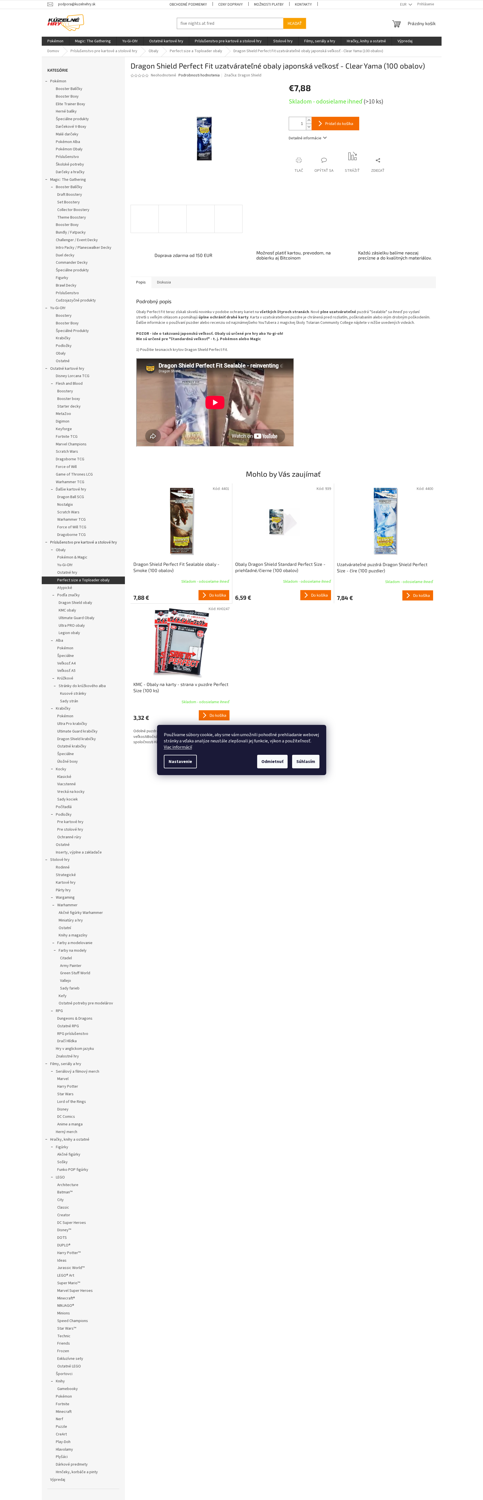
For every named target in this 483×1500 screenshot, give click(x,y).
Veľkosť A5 (66, 671)
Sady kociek (67, 799)
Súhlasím (305, 761)
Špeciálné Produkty (72, 331)
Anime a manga (70, 1124)
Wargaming (65, 897)
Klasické (64, 777)
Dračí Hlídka (67, 1041)
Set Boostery (68, 202)
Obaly (61, 353)
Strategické (66, 875)
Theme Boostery (71, 217)
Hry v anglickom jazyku (75, 1049)
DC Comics (66, 1116)
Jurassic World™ (71, 1268)
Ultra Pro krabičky (72, 724)
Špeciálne (65, 656)
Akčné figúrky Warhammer (81, 913)
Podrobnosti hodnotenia (199, 75)
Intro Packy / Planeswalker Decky (83, 247)
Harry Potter (67, 1086)
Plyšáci (62, 1457)
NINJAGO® (65, 1305)
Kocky (61, 769)
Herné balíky (66, 111)
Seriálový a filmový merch (77, 1071)
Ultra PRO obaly (72, 625)
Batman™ (64, 1192)
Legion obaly (69, 633)
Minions (63, 1313)
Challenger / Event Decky (77, 240)
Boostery (64, 315)
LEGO (60, 1177)
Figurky (62, 278)
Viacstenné (66, 784)
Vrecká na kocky (71, 792)
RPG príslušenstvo (72, 1034)
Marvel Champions (71, 444)
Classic (63, 1207)
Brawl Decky (66, 285)
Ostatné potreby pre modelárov (86, 1003)
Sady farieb (70, 988)
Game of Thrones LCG (74, 474)
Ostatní (65, 928)
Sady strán (69, 701)
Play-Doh (63, 1442)
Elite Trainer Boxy (70, 104)
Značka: (242, 75)
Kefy (63, 996)
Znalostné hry (67, 1056)
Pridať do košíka (339, 123)
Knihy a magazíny (73, 935)
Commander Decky (72, 262)
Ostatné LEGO (69, 1366)
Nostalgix (65, 504)
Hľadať (295, 23)
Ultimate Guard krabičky (77, 731)
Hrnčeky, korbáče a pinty (77, 1472)
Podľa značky (68, 595)
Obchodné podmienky (188, 4)
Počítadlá (64, 807)
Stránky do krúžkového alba (82, 686)
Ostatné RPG (68, 1026)
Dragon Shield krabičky (76, 739)
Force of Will (66, 467)
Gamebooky (67, 1389)
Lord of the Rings (71, 1102)
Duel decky (65, 255)
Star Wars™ (66, 1328)
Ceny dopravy (230, 4)
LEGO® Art (65, 1275)
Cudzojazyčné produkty (76, 300)
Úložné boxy (67, 761)
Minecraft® (66, 1298)
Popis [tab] (141, 282)
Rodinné (63, 867)
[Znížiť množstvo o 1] (309, 127)
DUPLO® (63, 1245)
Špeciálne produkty (72, 119)
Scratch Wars (67, 451)
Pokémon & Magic (72, 557)
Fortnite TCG (67, 436)
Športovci (64, 1374)
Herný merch (66, 1132)
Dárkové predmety (72, 1464)
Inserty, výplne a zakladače (79, 852)
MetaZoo (63, 414)
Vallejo (65, 981)
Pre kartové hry (70, 822)
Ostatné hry (67, 572)
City (60, 1200)
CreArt (61, 1434)
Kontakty (303, 4)
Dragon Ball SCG (70, 497)
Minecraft (64, 1412)
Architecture (67, 1185)
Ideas (62, 1260)
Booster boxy (68, 399)
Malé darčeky (67, 134)
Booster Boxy (67, 96)
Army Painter (70, 966)
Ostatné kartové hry (67, 368)
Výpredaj (57, 1480)
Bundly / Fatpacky (71, 232)
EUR (403, 4)
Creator (63, 1215)
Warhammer (67, 905)
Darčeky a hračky (70, 172)
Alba (59, 640)
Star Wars (65, 1094)
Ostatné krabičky (71, 746)
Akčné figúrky (68, 1154)
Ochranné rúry (69, 837)
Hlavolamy (64, 1449)
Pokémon (58, 81)
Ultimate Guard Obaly (76, 618)
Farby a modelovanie (74, 943)
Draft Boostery (69, 194)
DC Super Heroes (71, 1223)
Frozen (63, 1351)
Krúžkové (65, 678)
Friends (63, 1343)
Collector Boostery (73, 210)
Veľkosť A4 (66, 663)
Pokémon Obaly (69, 149)
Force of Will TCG (71, 527)
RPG (59, 1011)
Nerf (59, 1419)
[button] (181, 595)
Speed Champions (72, 1321)
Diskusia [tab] (164, 282)
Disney (63, 1109)
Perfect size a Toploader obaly (83, 580)
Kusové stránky (73, 693)
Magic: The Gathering (68, 179)
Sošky (62, 1162)
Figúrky (62, 1147)
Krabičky (63, 338)
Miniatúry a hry (71, 920)
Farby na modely (73, 950)
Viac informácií (178, 747)
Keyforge (64, 429)
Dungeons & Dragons (74, 1018)
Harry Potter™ (69, 1253)
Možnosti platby (269, 4)
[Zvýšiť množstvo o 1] (309, 120)
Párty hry (63, 890)
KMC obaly (67, 610)
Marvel (63, 1079)
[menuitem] (55, 41)
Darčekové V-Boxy (71, 126)
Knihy (60, 1381)
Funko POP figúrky (72, 1170)
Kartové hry (66, 882)
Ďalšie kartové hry (71, 489)
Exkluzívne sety (70, 1359)
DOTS (62, 1238)
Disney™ (64, 1230)
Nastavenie (180, 761)
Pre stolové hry (70, 829)
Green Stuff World (75, 973)
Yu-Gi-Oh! (57, 308)
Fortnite (62, 1404)
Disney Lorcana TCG (72, 376)
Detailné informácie (305, 138)
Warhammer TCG (70, 482)
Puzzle (61, 1426)
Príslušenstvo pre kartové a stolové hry (83, 542)
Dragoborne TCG (70, 459)
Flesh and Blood (69, 383)
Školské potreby (70, 164)
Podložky (64, 346)
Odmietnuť (272, 761)
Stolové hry (60, 860)
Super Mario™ (68, 1283)
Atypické (64, 588)
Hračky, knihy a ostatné (69, 1139)
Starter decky (69, 406)
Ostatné (63, 361)
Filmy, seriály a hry (65, 1064)
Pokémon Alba (68, 142)
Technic (63, 1336)
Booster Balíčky (69, 89)
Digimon (62, 421)
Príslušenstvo (67, 157)
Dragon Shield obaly (75, 603)
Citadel (66, 958)
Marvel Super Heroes (75, 1291)
